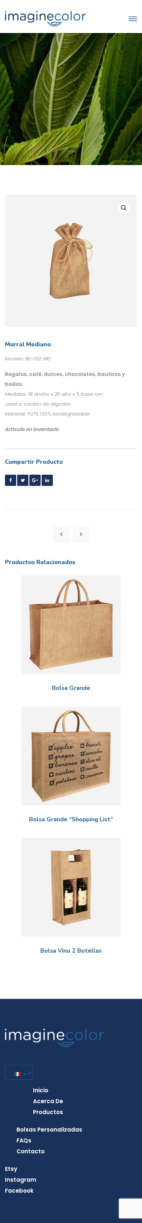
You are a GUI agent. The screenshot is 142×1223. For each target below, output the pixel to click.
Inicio (40, 1090)
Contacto (31, 1151)
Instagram (20, 1180)
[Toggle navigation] (133, 19)
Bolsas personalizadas (49, 1130)
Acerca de (48, 1101)
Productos (48, 1112)
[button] (124, 208)
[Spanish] (17, 1072)
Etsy (11, 1169)
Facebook (19, 1191)
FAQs (24, 1140)
